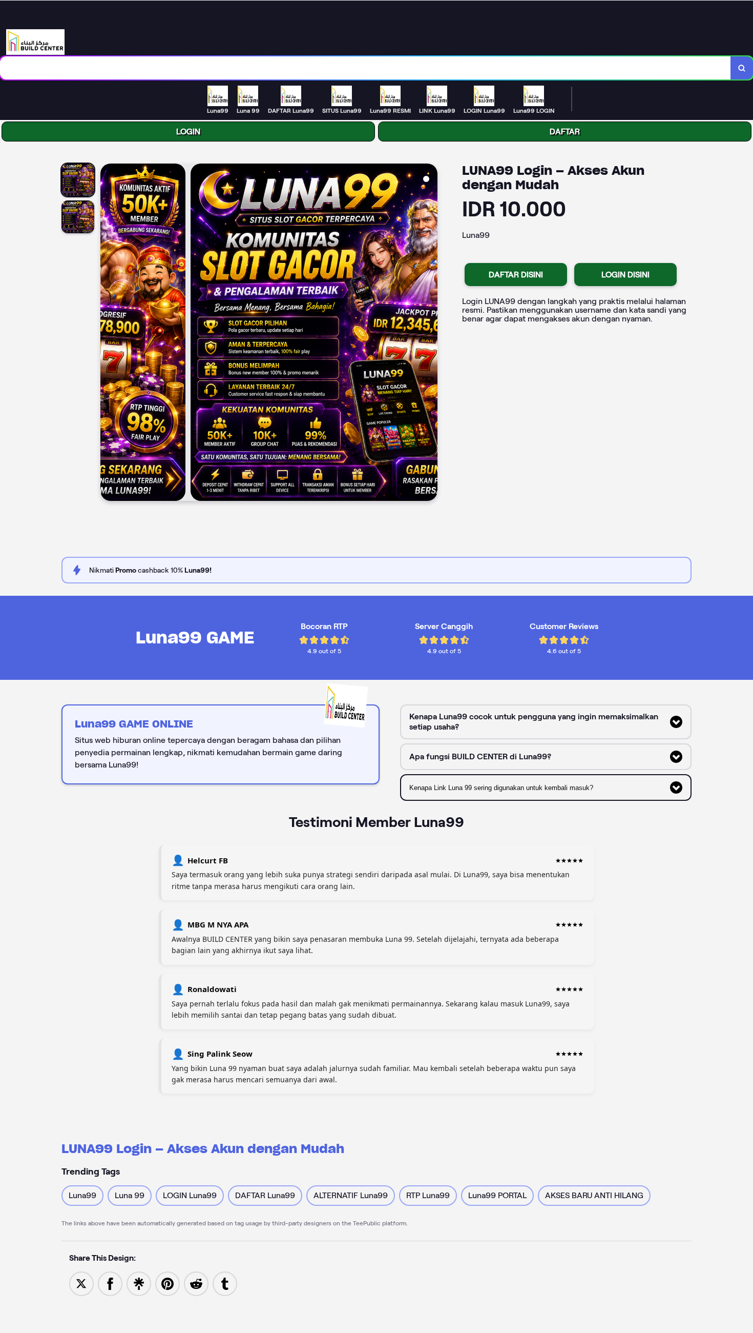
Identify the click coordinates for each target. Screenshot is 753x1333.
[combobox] (365, 67)
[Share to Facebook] (110, 1283)
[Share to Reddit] (196, 1283)
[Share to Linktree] (139, 1283)
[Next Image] (429, 334)
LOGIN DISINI (625, 274)
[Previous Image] (108, 334)
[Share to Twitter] (81, 1283)
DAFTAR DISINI (516, 274)
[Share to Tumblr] (225, 1283)
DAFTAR (565, 131)
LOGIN (188, 131)
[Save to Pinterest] (167, 1283)
